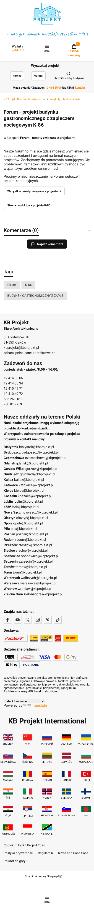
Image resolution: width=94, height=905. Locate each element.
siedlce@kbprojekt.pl (32, 550)
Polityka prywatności (18, 853)
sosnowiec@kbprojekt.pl (40, 556)
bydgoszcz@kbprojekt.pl (40, 452)
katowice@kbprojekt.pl (36, 485)
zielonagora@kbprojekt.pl (43, 594)
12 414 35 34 (13, 383)
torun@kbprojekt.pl (27, 572)
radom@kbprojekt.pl (30, 540)
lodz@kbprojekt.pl (25, 507)
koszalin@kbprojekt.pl (35, 496)
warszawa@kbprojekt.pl (38, 583)
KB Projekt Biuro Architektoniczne (24, 99)
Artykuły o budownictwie (65, 99)
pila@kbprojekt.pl (24, 529)
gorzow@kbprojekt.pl (41, 469)
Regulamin (45, 853)
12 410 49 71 (13, 388)
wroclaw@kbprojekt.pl (35, 589)
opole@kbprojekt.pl (28, 523)
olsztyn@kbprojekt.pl (32, 518)
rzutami (38, 75)
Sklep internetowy (42, 876)
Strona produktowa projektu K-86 (28, 205)
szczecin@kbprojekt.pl (35, 561)
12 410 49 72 (13, 394)
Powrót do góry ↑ (16, 861)
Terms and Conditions (72, 853)
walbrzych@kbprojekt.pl (39, 578)
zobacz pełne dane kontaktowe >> (29, 353)
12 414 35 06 (13, 378)
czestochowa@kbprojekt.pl (45, 458)
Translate (39, 705)
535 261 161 (13, 399)
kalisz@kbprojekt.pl (29, 480)
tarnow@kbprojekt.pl (31, 567)
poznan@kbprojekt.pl (32, 534)
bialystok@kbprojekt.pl (36, 447)
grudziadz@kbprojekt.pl (37, 474)
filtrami (17, 75)
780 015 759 (13, 404)
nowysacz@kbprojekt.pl (40, 512)
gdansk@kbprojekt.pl (32, 463)
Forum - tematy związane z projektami (47, 138)
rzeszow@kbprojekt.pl (35, 545)
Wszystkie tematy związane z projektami (34, 191)
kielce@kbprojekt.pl (29, 491)
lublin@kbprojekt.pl (28, 501)
